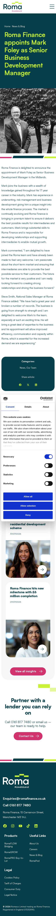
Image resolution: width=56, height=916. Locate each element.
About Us (34, 843)
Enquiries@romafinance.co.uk (24, 798)
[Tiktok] (28, 825)
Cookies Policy (11, 877)
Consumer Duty (12, 889)
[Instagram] (12, 825)
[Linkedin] (35, 825)
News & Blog (35, 855)
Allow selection (28, 505)
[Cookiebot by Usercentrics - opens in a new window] (40, 399)
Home (7, 26)
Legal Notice (10, 894)
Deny (28, 515)
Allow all (28, 496)
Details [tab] (28, 406)
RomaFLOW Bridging (10, 845)
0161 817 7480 (20, 805)
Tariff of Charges (12, 883)
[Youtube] (20, 825)
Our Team (31, 367)
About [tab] (46, 406)
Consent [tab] (10, 406)
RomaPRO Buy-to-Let (14, 859)
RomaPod (34, 860)
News (22, 367)
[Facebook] (4, 825)
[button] (20, 385)
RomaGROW (11, 852)
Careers (33, 849)
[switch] (49, 465)
